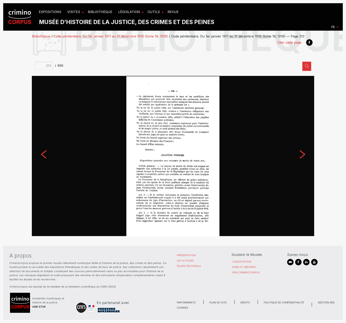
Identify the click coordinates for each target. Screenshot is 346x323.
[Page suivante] (302, 156)
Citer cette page (289, 42)
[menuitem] (20, 17)
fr (333, 27)
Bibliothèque (41, 36)
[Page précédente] (43, 156)
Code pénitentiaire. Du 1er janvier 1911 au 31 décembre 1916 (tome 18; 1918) (111, 36)
